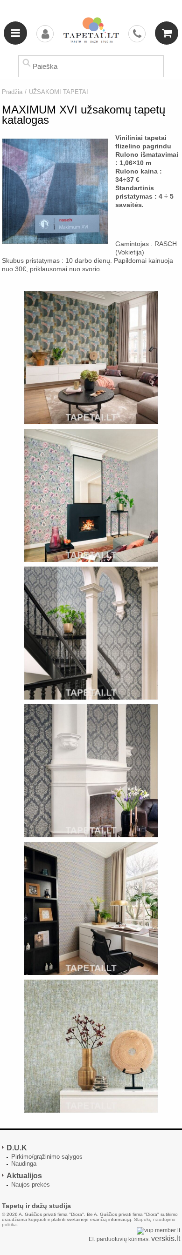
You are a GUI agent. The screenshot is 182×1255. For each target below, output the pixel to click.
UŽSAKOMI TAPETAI (58, 91)
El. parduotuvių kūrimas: (119, 1239)
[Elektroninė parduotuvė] (90, 30)
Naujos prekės (30, 1184)
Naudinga (23, 1163)
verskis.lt (165, 1238)
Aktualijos (24, 1176)
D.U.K (17, 1148)
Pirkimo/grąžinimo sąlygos (47, 1156)
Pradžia (12, 91)
